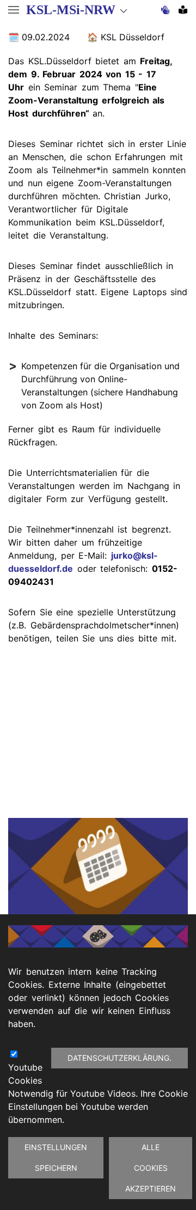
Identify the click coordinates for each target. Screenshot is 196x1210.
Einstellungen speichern (55, 1157)
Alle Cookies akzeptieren (150, 1167)
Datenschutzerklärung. (119, 1057)
